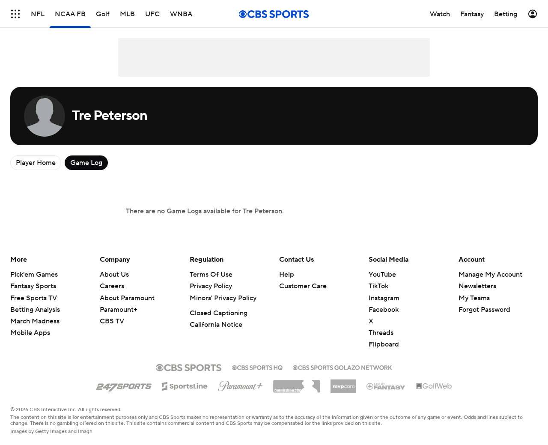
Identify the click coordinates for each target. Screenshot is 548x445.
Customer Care (303, 286)
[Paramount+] (240, 384)
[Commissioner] (296, 383)
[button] (15, 14)
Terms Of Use (211, 274)
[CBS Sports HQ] (257, 366)
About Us (114, 274)
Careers (112, 286)
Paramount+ (118, 309)
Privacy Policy (211, 286)
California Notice (216, 324)
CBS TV (112, 321)
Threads (381, 333)
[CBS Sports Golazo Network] (342, 366)
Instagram (384, 298)
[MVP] (343, 383)
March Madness (35, 321)
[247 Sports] (124, 384)
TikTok (378, 286)
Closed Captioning (218, 313)
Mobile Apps (30, 333)
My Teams (474, 298)
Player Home (36, 162)
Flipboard (384, 344)
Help (286, 274)
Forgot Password (484, 309)
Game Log (86, 162)
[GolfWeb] (434, 386)
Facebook (384, 309)
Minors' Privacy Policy (223, 298)
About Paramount (127, 298)
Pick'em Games (34, 274)
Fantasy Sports (33, 286)
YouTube (382, 274)
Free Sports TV (33, 298)
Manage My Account (490, 274)
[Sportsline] (185, 385)
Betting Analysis (35, 309)
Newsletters (477, 286)
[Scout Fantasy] (386, 386)
